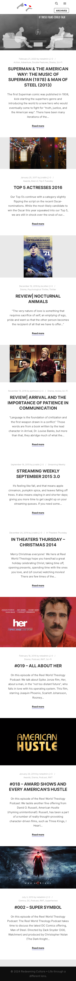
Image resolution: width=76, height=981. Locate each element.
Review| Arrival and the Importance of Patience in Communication (38, 403)
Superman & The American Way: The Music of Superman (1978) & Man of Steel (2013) (38, 77)
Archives (61, 10)
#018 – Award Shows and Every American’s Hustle (38, 786)
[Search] (56, 3)
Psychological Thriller (38, 289)
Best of (34, 181)
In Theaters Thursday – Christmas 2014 (38, 542)
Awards (26, 181)
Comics (22, 900)
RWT (43, 659)
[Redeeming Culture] (24, 7)
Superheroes (51, 900)
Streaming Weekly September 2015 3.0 (38, 473)
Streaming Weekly (56, 464)
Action (17, 62)
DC (28, 900)
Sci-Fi (59, 62)
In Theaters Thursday (56, 533)
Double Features (40, 62)
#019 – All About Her (38, 665)
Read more (38, 125)
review (58, 391)
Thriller (52, 289)
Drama (52, 62)
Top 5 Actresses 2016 (38, 187)
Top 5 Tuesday (46, 181)
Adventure (26, 62)
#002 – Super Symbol (38, 907)
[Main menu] (65, 3)
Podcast (36, 659)
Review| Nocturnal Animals (38, 299)
